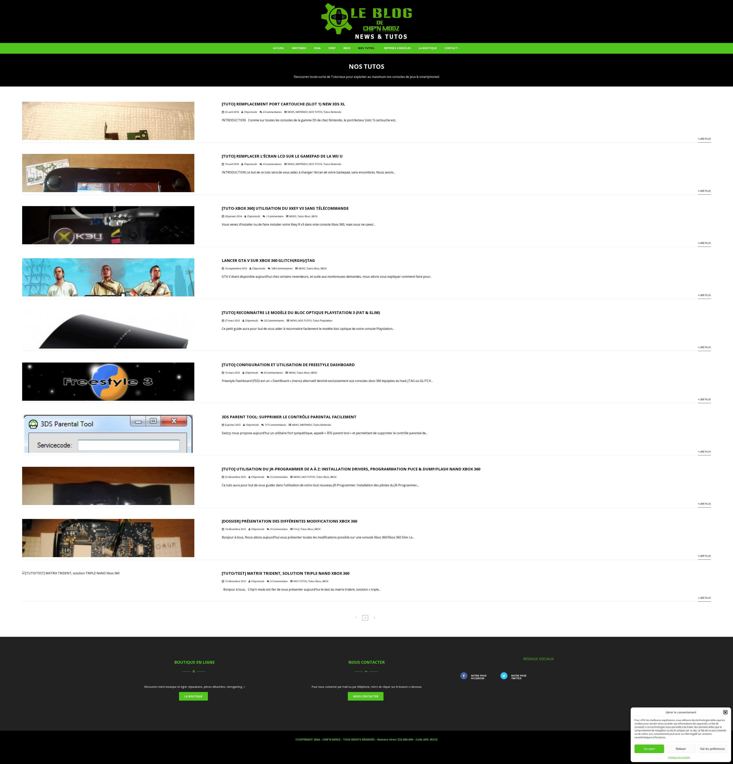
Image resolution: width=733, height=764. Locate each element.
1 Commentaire (274, 216)
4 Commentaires (272, 112)
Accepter (649, 748)
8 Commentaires (273, 372)
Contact (451, 48)
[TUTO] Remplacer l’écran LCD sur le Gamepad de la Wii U (282, 156)
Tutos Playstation (322, 320)
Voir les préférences (712, 748)
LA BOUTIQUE (193, 696)
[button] (725, 712)
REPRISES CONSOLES (397, 48)
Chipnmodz (250, 112)
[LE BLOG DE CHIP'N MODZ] (366, 41)
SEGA (317, 48)
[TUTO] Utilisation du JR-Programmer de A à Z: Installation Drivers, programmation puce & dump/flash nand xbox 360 (351, 469)
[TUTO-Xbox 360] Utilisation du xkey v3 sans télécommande (285, 208)
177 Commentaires (275, 425)
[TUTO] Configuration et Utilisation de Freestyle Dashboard (288, 364)
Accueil (278, 48)
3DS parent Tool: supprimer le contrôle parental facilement (289, 416)
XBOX (346, 48)
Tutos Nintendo (332, 112)
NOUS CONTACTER (365, 696)
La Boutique (428, 48)
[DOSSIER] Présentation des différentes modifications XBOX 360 (289, 521)
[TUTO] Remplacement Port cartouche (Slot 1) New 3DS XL (283, 104)
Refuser (681, 748)
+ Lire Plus (704, 138)
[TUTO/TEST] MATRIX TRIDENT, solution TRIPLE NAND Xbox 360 (285, 573)
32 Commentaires (274, 320)
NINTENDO (299, 48)
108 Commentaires (282, 268)
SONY (332, 48)
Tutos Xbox (303, 216)
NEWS (291, 112)
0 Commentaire (279, 477)
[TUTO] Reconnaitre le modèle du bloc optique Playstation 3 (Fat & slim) (301, 312)
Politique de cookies (679, 757)
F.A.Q (296, 529)
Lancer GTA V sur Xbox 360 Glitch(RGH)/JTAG (268, 260)
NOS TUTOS (366, 48)
